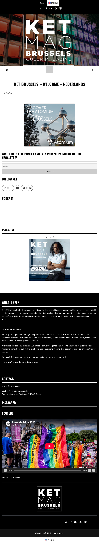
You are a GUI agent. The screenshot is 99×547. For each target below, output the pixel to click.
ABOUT (42, 2)
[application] (49, 446)
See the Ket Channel (11, 477)
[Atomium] (49, 125)
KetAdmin (8, 93)
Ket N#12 (49, 237)
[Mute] (89, 470)
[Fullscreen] (93, 470)
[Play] (5, 470)
